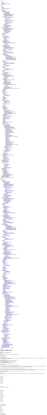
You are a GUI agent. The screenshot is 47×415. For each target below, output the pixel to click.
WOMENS (5, 21)
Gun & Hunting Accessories (3, 405)
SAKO (4, 96)
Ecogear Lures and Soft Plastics (6, 150)
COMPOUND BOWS (5, 108)
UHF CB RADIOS (4, 10)
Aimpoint (4, 60)
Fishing (1, 411)
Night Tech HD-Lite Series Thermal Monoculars (9, 63)
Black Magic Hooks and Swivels (9, 142)
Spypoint (1, 397)
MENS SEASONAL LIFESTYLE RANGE (9, 20)
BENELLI (4, 94)
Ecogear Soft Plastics (6, 151)
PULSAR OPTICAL (6, 65)
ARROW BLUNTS (5, 114)
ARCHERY (3, 106)
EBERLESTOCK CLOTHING (6, 11)
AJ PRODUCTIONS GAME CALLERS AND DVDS (10, 84)
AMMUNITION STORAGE (6, 83)
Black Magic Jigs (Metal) (8, 135)
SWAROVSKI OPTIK (5, 54)
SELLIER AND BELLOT (7, 101)
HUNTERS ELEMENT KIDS (7, 25)
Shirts (6, 18)
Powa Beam (4, 70)
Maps (3, 163)
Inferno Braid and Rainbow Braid (9, 132)
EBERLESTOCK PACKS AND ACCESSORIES (8, 28)
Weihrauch (4, 92)
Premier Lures (7, 138)
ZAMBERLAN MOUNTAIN (7, 47)
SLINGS (5, 80)
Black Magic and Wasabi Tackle (6, 124)
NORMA (5, 102)
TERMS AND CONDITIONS (5, 176)
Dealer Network (2, 377)
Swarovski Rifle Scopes (7, 55)
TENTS (4, 34)
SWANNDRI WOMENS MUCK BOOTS (9, 222)
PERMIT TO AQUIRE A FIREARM (6, 3)
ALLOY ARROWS (6, 111)
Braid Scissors (7, 133)
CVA (3, 99)
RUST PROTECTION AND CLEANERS (9, 76)
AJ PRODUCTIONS (5, 171)
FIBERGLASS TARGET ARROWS (8, 110)
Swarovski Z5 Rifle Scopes (9, 56)
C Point (6, 146)
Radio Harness (7, 32)
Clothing (1, 406)
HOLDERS (5, 81)
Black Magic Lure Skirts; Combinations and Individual (12, 136)
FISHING (3, 293)
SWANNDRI (4, 16)
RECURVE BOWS (5, 107)
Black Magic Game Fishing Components (8, 127)
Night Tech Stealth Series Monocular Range (9, 62)
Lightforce (4, 67)
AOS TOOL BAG (5, 33)
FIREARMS (3, 91)
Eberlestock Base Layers (7, 12)
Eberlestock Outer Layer (7, 13)
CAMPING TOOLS (5, 40)
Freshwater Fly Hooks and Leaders (9, 143)
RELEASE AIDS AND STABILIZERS (7, 116)
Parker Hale (1, 391)
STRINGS (4, 120)
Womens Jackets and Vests (9, 22)
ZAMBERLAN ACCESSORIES (8, 48)
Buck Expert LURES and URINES (8, 87)
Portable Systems (6, 68)
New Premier (7, 141)
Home (2, 6)
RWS (5, 104)
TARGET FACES (5, 122)
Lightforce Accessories (6, 69)
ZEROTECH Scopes (5, 61)
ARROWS (4, 109)
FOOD (4, 71)
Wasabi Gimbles (7, 128)
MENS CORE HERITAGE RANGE (8, 17)
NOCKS (4, 119)
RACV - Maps (6, 165)
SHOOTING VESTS (5, 78)
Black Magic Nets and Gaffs (7, 126)
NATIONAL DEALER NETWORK (6, 175)
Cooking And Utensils (5, 72)
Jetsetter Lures (7, 137)
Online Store (1, 348)
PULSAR (4, 64)
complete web (4, 414)
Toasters (5, 39)
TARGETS (4, 260)
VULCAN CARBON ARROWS (8, 112)
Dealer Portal (3, 4)
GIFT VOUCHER (4, 168)
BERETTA (4, 93)
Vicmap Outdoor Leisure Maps (7, 167)
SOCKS (4, 50)
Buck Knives (4, 155)
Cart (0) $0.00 (1, 178)
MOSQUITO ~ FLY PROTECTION (7, 42)
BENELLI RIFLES (6, 95)
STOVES (5, 43)
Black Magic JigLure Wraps (9, 130)
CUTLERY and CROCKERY (6, 45)
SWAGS (4, 35)
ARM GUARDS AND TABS (6, 117)
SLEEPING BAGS (5, 36)
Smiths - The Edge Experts (6, 326)
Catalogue (1, 383)
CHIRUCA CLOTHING (6, 26)
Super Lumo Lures (8, 139)
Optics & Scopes (2, 410)
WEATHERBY (5, 98)
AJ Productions (2, 398)
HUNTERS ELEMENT (5, 24)
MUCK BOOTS (5, 51)
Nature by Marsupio (2, 396)
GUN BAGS (4, 89)
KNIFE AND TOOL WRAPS (6, 159)
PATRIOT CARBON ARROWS (8, 113)
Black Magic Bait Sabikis (7, 125)
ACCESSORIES (6, 23)
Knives (6, 148)
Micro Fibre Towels (5, 73)
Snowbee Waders (6, 153)
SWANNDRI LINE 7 (5, 154)
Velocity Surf (7, 134)
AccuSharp (4, 157)
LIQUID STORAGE (5, 41)
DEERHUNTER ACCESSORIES (8, 15)
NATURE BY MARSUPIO (6, 29)
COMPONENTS (5, 105)
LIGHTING (5, 44)
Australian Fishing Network (7, 164)
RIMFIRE (4, 103)
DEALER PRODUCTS (4, 169)
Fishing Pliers (7, 149)
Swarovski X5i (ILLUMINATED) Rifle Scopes (11, 59)
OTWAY (4, 53)
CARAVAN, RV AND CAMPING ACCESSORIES (7, 177)
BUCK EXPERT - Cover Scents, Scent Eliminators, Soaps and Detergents (11, 88)
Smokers (5, 38)
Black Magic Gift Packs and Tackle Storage (9, 129)
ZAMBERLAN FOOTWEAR (6, 46)
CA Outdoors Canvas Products (7, 31)
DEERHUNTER (5, 170)
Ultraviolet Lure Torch (8, 140)
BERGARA (4, 97)
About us (3, 2)
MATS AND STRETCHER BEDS (7, 37)
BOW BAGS (4, 121)
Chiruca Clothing (6, 27)
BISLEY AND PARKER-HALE (6, 172)
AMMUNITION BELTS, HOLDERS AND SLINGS (9, 79)
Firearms (1, 378)
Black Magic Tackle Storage (9, 131)
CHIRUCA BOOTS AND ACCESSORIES (8, 49)
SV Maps (5, 166)
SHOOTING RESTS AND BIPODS (7, 82)
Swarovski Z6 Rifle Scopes (9, 227)
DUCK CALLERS (6, 86)
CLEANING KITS (6, 77)
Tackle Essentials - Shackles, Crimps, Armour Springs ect (12, 144)
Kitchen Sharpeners (6, 158)
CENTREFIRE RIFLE (5, 100)
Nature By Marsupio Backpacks (7, 30)
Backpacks (1, 412)
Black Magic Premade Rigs (9, 145)
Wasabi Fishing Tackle (6, 147)
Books (3, 162)
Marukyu (5, 152)
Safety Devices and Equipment (5, 160)
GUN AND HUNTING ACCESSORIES (6, 74)
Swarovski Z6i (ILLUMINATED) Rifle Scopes (11, 58)
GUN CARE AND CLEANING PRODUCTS (8, 75)
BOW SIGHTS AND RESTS (6, 115)
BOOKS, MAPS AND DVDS (5, 331)
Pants (6, 189)
